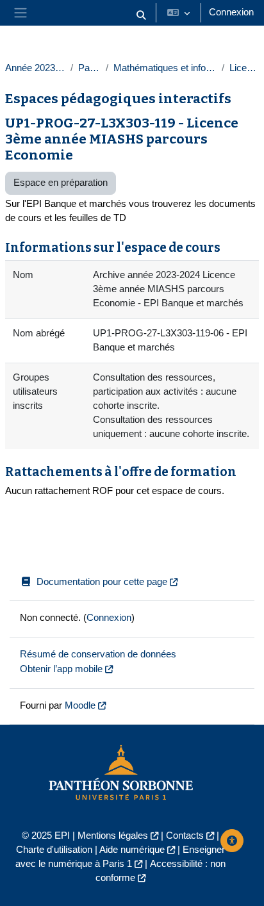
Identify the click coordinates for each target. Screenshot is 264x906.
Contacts (185, 835)
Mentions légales (113, 835)
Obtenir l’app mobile (61, 669)
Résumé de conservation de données (98, 654)
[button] (141, 15)
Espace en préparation (60, 182)
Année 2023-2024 (35, 68)
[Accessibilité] (231, 840)
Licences (244, 68)
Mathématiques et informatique (165, 68)
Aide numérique (132, 849)
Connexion (231, 12)
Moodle (80, 705)
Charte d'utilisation (54, 849)
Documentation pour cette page (102, 582)
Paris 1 (89, 68)
